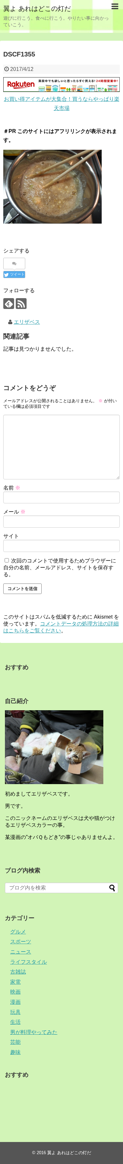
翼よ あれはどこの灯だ (37, 8)
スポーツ (20, 941)
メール (14, 512)
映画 (15, 992)
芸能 (15, 1042)
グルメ (18, 931)
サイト (11, 536)
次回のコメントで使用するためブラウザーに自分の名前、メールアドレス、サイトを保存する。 (59, 567)
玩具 (15, 1012)
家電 (15, 982)
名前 (11, 488)
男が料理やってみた (33, 1032)
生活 (15, 1022)
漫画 (15, 1002)
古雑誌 (18, 972)
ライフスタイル (28, 962)
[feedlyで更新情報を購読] (8, 303)
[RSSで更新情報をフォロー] (21, 303)
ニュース (20, 952)
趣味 (15, 1052)
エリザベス (27, 322)
